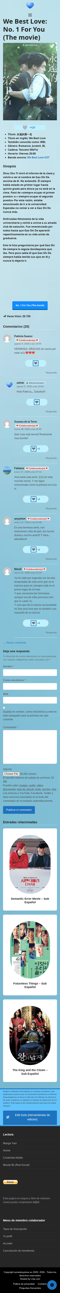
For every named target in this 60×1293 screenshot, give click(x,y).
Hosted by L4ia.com (30, 1279)
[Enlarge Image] (30, 81)
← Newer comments (14, 642)
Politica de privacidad (24, 1284)
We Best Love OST (38, 157)
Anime (6, 1150)
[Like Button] (25, 127)
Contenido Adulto (13, 1157)
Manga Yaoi (10, 1143)
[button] (30, 15)
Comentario (10, 727)
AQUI (36, 1202)
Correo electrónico (14, 680)
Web (5, 694)
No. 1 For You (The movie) (30, 305)
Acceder (7, 1243)
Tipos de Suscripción (15, 1229)
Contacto (42, 1284)
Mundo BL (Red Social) (16, 1165)
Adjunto (7, 769)
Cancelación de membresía (18, 1250)
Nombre (8, 666)
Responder (51, 372)
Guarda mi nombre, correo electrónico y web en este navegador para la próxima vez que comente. (30, 715)
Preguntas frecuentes (30, 1288)
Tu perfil (7, 1236)
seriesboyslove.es (23, 1272)
